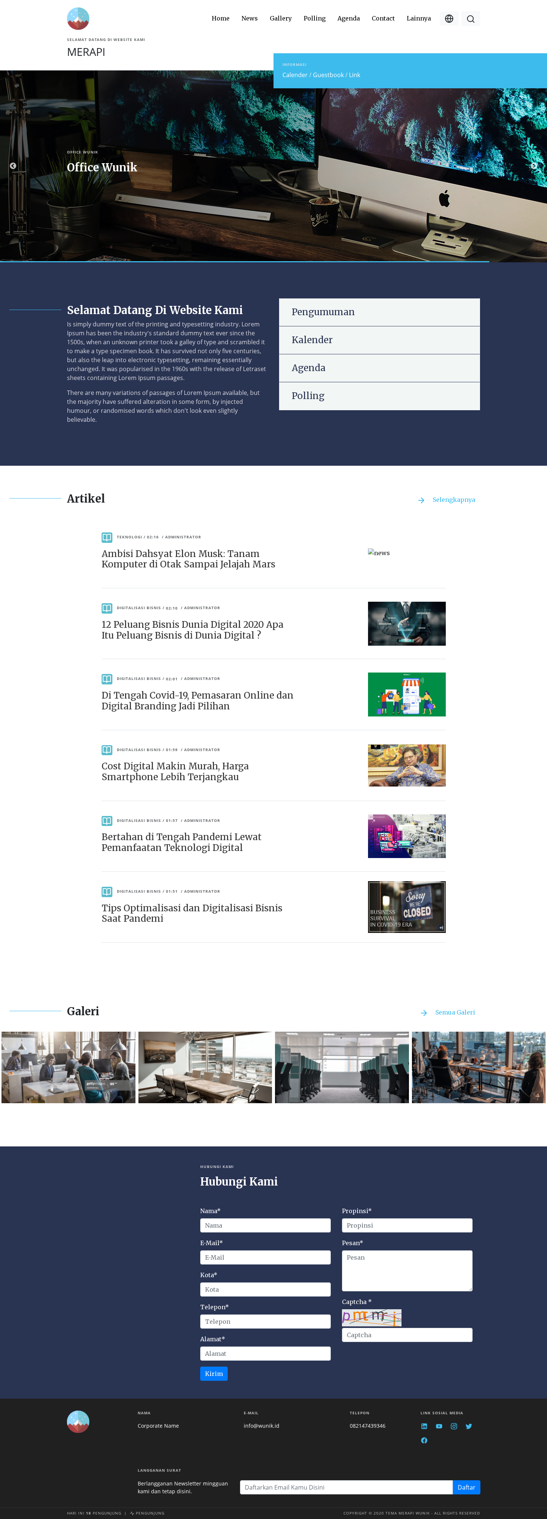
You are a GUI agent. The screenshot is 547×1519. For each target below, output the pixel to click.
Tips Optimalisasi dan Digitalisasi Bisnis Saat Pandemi (192, 913)
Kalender (312, 340)
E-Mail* (211, 1243)
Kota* (208, 1275)
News (249, 18)
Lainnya (419, 18)
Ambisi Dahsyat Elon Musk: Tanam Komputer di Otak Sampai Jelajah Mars (188, 559)
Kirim (214, 1373)
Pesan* (352, 1243)
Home (221, 18)
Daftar (467, 1487)
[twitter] (469, 1426)
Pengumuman (323, 312)
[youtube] (439, 1426)
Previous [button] (13, 166)
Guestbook (329, 75)
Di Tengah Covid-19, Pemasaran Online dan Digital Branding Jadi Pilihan (198, 701)
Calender (295, 75)
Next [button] (534, 166)
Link (354, 75)
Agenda (349, 18)
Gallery (281, 18)
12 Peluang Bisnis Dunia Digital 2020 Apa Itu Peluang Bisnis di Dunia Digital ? (193, 630)
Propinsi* (357, 1211)
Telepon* (214, 1307)
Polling (315, 18)
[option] (273, 166)
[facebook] (424, 1440)
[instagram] (454, 1426)
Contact (383, 18)
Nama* (210, 1211)
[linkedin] (424, 1426)
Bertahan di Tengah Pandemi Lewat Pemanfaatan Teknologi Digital (182, 842)
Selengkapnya (453, 499)
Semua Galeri (454, 1012)
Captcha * (357, 1302)
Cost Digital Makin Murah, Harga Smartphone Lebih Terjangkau (175, 771)
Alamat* (212, 1339)
